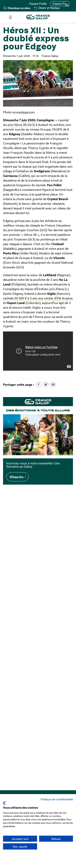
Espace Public (38, 3)
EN (67, 5)
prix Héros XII (17, 124)
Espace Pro (60, 3)
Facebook (38, 384)
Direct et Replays (49, 7)
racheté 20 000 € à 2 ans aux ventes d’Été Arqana (37, 298)
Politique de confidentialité (57, 799)
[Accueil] (38, 17)
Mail (53, 384)
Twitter (46, 384)
